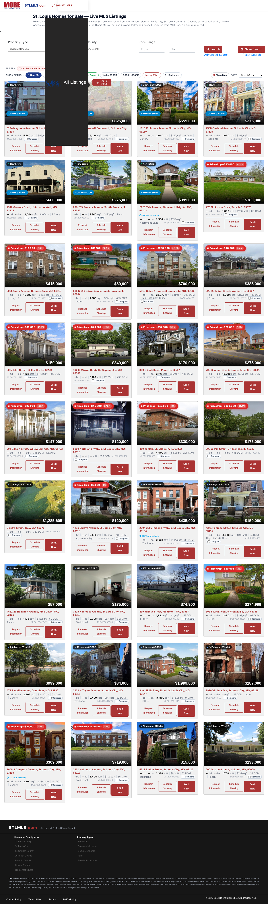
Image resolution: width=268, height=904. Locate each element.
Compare (32, 139)
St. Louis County (23, 841)
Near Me (34, 75)
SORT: (234, 75)
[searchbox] (102, 49)
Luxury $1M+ (152, 75)
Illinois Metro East (24, 870)
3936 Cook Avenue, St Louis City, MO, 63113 (34, 290)
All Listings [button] (75, 82)
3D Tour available (150, 215)
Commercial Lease (87, 846)
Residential (83, 841)
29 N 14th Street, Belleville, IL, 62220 (29, 370)
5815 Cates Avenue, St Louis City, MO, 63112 (167, 290)
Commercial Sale (86, 851)
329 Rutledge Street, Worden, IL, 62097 (230, 290)
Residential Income (87, 860)
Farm (80, 855)
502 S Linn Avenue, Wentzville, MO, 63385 (231, 611)
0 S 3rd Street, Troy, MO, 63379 (25, 527)
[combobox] (36, 49)
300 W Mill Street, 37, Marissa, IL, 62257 (230, 448)
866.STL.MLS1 (64, 5)
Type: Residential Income (33, 68)
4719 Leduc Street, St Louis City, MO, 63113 (166, 769)
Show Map (221, 75)
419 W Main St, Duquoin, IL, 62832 (160, 448)
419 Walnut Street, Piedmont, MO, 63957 (164, 611)
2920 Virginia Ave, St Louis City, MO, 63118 (232, 690)
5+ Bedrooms (172, 75)
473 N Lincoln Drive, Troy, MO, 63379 (228, 207)
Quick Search (53, 83)
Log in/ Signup (104, 82)
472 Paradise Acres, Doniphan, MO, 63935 (32, 690)
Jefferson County (23, 855)
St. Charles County (24, 851)
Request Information (16, 148)
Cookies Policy (13, 899)
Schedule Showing (35, 148)
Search (214, 49)
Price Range (147, 42)
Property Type (18, 42)
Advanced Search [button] (216, 54)
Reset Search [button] (252, 54)
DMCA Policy (69, 899)
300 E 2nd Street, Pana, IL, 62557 (159, 370)
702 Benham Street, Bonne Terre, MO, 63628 (233, 370)
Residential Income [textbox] (19, 49)
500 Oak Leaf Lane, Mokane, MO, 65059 (230, 769)
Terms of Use (34, 899)
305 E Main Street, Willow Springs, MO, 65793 (35, 448)
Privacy (52, 899)
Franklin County (23, 860)
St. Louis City (21, 846)
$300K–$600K (131, 75)
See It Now (54, 148)
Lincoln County (22, 865)
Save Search (253, 49)
